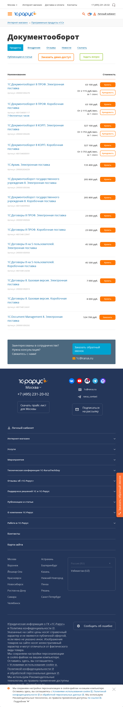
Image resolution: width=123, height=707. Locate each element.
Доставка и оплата (54, 4)
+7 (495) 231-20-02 (100, 4)
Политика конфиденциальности (31, 628)
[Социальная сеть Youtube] (79, 381)
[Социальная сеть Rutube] (87, 381)
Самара (12, 596)
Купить (107, 84)
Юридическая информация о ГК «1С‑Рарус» (36, 624)
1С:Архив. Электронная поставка (29, 164)
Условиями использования (33, 664)
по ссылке (93, 697)
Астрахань (47, 559)
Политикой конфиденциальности (30, 669)
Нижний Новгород (52, 578)
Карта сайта (15, 544)
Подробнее (20, 701)
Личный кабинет (23, 428)
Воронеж (13, 565)
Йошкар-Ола (15, 571)
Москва (12, 559)
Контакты (72, 4)
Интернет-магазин (32, 4)
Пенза (44, 584)
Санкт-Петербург (51, 596)
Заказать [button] (107, 317)
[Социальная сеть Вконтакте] (71, 381)
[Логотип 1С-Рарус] (24, 14)
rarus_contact (90, 396)
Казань (45, 571)
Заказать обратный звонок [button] (87, 349)
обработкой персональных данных (33, 673)
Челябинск (14, 603)
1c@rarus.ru (84, 358)
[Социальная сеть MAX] (103, 381)
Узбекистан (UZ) (80, 570)
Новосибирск (15, 584)
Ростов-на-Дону (17, 590)
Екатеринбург (49, 565)
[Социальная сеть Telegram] (95, 381)
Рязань (45, 590)
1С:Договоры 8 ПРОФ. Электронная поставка (37, 215)
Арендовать (108, 92)
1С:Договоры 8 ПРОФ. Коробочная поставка (37, 229)
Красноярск (14, 578)
